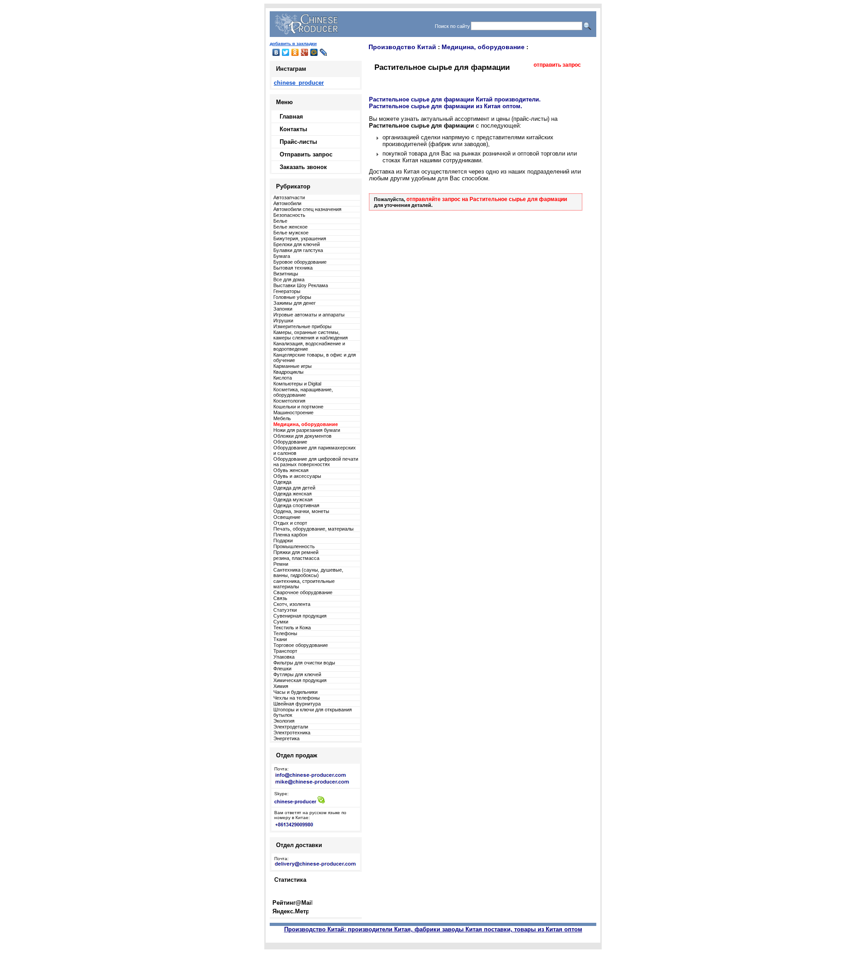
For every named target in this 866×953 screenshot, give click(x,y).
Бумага (281, 256)
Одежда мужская (293, 499)
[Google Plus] (304, 52)
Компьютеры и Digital (297, 383)
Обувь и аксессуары (297, 476)
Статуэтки (285, 610)
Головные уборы (292, 297)
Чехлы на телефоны (296, 698)
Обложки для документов (302, 436)
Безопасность (289, 215)
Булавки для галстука (298, 250)
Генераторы (286, 291)
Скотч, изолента (291, 604)
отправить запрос (557, 65)
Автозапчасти (289, 197)
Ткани (280, 639)
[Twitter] (285, 52)
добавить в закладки (293, 43)
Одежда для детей (294, 487)
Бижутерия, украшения (299, 238)
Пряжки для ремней (295, 552)
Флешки (282, 668)
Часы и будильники (295, 692)
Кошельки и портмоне (298, 406)
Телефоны (285, 633)
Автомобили (287, 203)
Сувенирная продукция (300, 616)
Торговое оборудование (300, 645)
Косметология (289, 400)
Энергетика (286, 738)
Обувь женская (291, 470)
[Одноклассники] (295, 52)
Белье (280, 221)
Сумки (280, 621)
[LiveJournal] (323, 52)
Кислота (282, 377)
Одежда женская (292, 493)
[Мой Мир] (314, 52)
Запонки (282, 309)
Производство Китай (402, 46)
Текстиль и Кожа (292, 627)
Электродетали (290, 726)
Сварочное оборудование (302, 592)
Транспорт (285, 651)
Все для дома (288, 279)
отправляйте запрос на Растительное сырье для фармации (486, 199)
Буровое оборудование (300, 262)
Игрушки (283, 320)
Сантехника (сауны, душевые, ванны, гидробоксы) (308, 572)
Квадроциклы (288, 372)
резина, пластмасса (296, 558)
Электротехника (291, 732)
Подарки (283, 540)
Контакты (293, 129)
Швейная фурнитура (297, 703)
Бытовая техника (293, 267)
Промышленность (294, 546)
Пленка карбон (290, 534)
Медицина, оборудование (483, 46)
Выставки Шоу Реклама (300, 285)
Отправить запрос (306, 154)
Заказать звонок (303, 167)
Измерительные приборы (302, 326)
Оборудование (290, 441)
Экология (284, 721)
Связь (280, 598)
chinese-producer (295, 801)
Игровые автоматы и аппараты (309, 314)
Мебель (282, 418)
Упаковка (284, 657)
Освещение (286, 517)
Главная (291, 116)
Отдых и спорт (290, 523)
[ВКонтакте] (276, 52)
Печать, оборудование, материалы (313, 528)
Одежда (282, 482)
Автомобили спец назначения (307, 209)
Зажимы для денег (294, 303)
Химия (280, 686)
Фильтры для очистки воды (304, 662)
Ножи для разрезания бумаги (306, 430)
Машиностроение (293, 412)
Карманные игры (292, 366)
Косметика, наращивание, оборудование (303, 392)
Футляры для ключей (297, 674)
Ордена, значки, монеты (301, 511)
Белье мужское (291, 232)
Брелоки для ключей (296, 244)
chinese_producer (299, 82)
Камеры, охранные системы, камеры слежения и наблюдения (310, 335)
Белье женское (290, 226)
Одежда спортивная (296, 505)
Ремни (280, 564)
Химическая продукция (300, 680)
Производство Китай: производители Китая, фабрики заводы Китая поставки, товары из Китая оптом (433, 929)
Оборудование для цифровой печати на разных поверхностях (315, 461)
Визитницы (285, 273)
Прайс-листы (298, 141)
